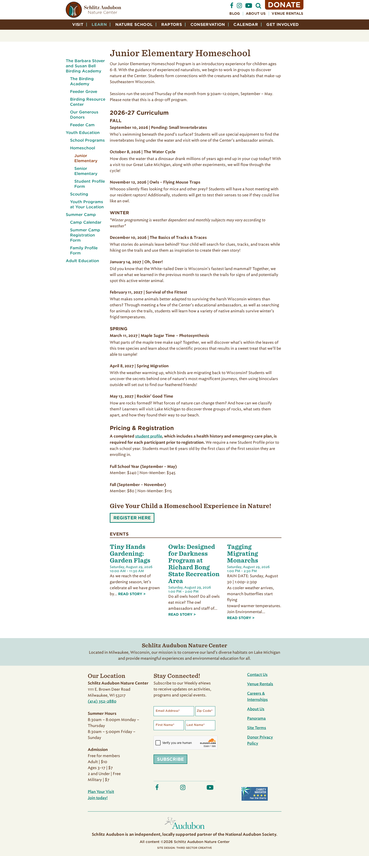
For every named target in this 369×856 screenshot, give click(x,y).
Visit (77, 24)
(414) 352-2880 (102, 701)
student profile (148, 436)
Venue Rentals (287, 14)
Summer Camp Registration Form (85, 235)
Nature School (134, 24)
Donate (284, 4)
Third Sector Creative (194, 847)
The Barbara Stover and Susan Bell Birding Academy (85, 66)
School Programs (87, 140)
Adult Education (82, 260)
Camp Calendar (85, 222)
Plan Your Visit (101, 792)
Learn (99, 24)
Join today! (98, 798)
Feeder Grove (83, 91)
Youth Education (83, 132)
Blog (234, 14)
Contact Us (257, 675)
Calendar (245, 24)
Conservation (207, 24)
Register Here (132, 519)
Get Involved (282, 24)
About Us (256, 14)
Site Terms (256, 728)
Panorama (256, 719)
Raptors (171, 24)
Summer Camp (81, 214)
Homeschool (82, 148)
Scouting (79, 194)
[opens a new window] (231, 7)
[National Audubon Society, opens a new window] (185, 830)
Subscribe (170, 759)
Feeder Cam (82, 125)
